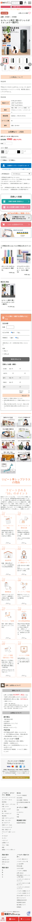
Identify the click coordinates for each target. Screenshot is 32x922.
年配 (18, 817)
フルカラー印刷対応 (22, 795)
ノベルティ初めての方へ (23, 856)
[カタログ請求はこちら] (8, 421)
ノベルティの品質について (23, 893)
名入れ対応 (19, 797)
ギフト (3, 864)
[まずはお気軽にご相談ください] (23, 421)
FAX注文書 (19, 866)
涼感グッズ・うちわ (7, 825)
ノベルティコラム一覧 (22, 861)
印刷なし (13, 160)
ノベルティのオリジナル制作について (23, 884)
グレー (6, 351)
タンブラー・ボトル (7, 799)
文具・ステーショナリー (8, 818)
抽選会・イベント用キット (8, 849)
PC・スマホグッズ (6, 813)
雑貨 (3, 847)
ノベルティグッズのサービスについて (23, 880)
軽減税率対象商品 (21, 823)
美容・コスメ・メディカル (8, 804)
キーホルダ (5, 836)
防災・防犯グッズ (6, 829)
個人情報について (21, 904)
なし (19, 332)
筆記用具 (4, 816)
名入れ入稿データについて (23, 895)
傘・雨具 (4, 811)
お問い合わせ (20, 873)
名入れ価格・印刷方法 (22, 800)
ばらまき (4, 857)
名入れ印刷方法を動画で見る (23, 803)
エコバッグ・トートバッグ (8, 797)
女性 (18, 810)
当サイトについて (21, 898)
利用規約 (19, 907)
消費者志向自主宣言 (22, 900)
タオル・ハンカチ (6, 809)
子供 (18, 814)
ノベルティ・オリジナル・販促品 (8, 794)
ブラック (6, 354)
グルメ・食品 (5, 845)
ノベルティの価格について (23, 891)
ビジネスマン (20, 812)
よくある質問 (20, 864)
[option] (16, 40)
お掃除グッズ (5, 842)
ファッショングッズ (7, 827)
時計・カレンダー (6, 820)
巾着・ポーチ (5, 806)
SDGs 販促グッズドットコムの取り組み (23, 876)
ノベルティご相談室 (22, 870)
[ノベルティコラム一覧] (23, 456)
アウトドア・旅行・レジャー (8, 832)
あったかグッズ (6, 822)
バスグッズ (5, 840)
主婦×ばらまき (5, 859)
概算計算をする (16, 359)
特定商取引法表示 (21, 902)
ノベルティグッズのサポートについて (23, 887)
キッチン (4, 838)
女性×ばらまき (5, 862)
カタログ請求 (20, 868)
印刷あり (5, 160)
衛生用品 (4, 802)
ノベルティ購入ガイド (22, 859)
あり (13, 332)
